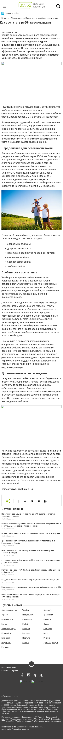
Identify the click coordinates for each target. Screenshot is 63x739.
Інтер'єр (26, 633)
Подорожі (6, 642)
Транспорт (48, 615)
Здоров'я (48, 610)
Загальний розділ (9, 610)
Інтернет (26, 629)
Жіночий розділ (8, 629)
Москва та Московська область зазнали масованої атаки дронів (30, 533)
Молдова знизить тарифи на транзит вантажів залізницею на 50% (31, 587)
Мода (46, 633)
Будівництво (7, 619)
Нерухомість (28, 615)
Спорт (46, 624)
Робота (25, 642)
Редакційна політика (20, 729)
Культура (48, 629)
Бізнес (4, 624)
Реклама (5, 647)
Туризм (4, 615)
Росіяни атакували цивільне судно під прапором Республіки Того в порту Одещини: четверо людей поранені (31, 525)
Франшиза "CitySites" (10, 671)
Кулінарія (5, 638)
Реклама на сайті (8, 668)
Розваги (47, 619)
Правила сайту (30, 727)
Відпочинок (27, 619)
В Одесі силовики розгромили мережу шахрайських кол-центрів (30, 579)
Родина (47, 638)
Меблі (25, 624)
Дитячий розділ (51, 642)
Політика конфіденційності (12, 727)
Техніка (25, 610)
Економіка (6, 633)
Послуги (26, 638)
